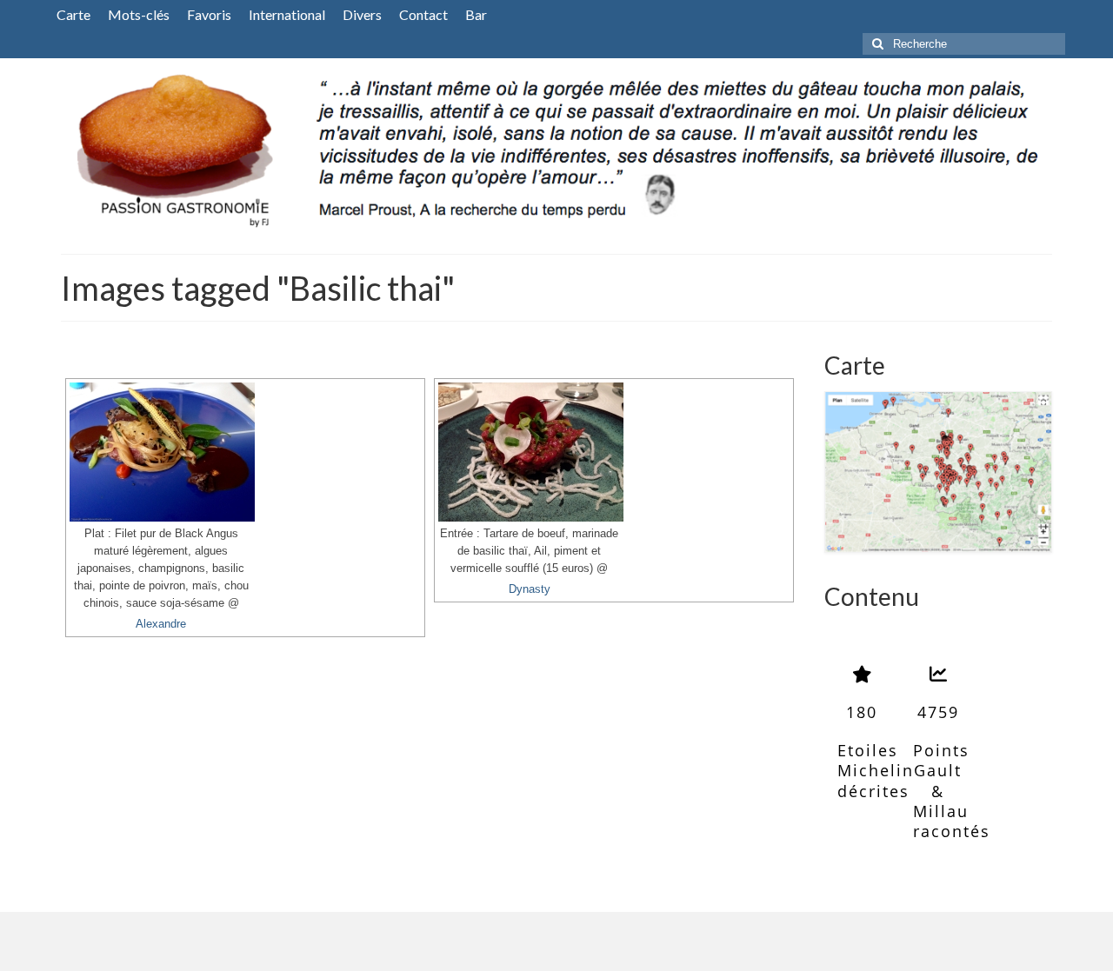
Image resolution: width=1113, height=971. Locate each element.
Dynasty (529, 589)
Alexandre (161, 624)
